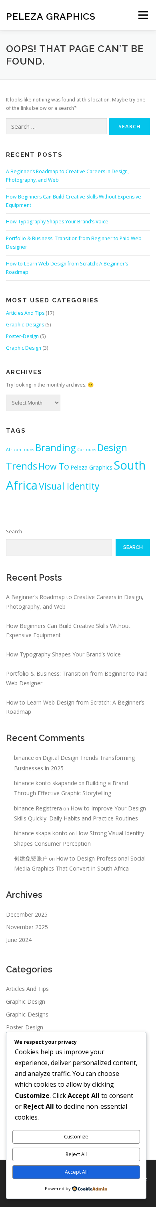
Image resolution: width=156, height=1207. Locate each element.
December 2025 (27, 914)
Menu (142, 15)
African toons (20, 449)
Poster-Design (22, 336)
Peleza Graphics (51, 15)
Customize (76, 1136)
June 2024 (19, 940)
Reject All (76, 1154)
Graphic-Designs (25, 324)
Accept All (76, 1172)
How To (53, 466)
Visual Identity (69, 486)
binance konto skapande (45, 783)
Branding (55, 447)
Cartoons (86, 449)
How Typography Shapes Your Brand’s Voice (57, 221)
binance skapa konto (41, 833)
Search (14, 531)
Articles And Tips (25, 313)
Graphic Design (23, 347)
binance (24, 757)
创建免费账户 (31, 858)
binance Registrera (38, 808)
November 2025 (27, 927)
